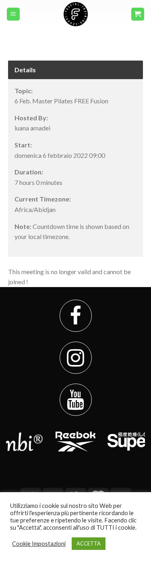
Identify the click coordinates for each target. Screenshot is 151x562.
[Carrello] (138, 14)
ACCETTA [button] (89, 543)
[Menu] (13, 14)
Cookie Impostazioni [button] (39, 543)
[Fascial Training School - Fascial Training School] (75, 14)
